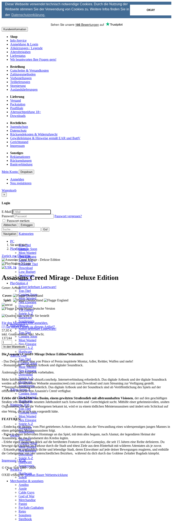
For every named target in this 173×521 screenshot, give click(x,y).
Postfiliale (16, 108)
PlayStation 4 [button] (19, 283)
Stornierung (18, 86)
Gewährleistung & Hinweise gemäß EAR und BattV (45, 138)
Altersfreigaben (20, 52)
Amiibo (24, 485)
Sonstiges (25, 515)
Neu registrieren (20, 183)
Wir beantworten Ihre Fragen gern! (33, 59)
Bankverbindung (21, 164)
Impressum (17, 146)
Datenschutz (18, 130)
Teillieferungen (20, 82)
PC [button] (12, 241)
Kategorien (26, 233)
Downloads (18, 116)
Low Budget (27, 271)
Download (26, 268)
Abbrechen (9, 225)
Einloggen (27, 225)
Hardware (25, 351)
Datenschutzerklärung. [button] (28, 15)
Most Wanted (27, 252)
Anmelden (17, 179)
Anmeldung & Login (24, 44)
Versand (15, 100)
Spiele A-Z (26, 313)
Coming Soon (28, 249)
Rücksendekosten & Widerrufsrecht (33, 134)
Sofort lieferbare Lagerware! (37, 287)
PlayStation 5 (19, 248)
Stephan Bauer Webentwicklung (46, 475)
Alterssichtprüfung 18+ (25, 112)
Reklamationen (20, 157)
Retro (22, 511)
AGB (22, 460)
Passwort (8, 216)
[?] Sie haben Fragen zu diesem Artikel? (28, 326)
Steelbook (25, 519)
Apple (23, 488)
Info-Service (18, 40)
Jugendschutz (19, 127)
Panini (23, 504)
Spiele (23, 477)
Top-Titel (25, 291)
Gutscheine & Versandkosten (29, 70)
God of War (26, 496)
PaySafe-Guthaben (31, 507)
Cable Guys (26, 492)
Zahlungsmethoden (23, 74)
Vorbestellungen (21, 78)
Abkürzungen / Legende (26, 48)
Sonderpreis (26, 466)
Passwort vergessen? (68, 216)
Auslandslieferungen (24, 89)
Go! (45, 229)
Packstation (17, 104)
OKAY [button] (151, 10)
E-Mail (6, 211)
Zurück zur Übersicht (16, 256)
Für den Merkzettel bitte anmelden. (25, 323)
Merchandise (27, 500)
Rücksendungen (21, 160)
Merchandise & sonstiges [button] (26, 481)
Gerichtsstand (19, 142)
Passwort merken (18, 221)
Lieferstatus (18, 55)
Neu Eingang (27, 344)
